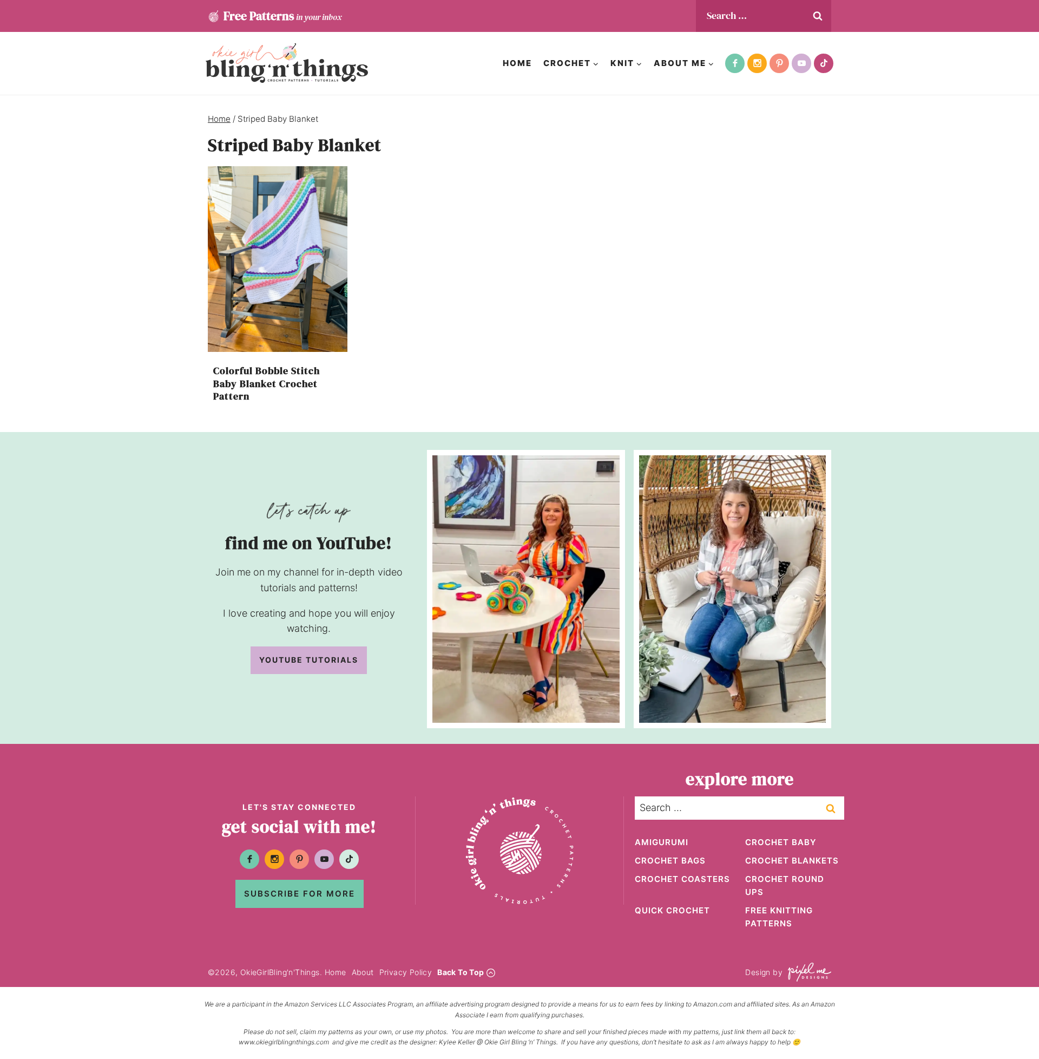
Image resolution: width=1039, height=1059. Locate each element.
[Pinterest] (779, 63)
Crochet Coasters (682, 879)
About (363, 972)
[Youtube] (801, 63)
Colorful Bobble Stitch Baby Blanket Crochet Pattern (266, 383)
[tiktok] (823, 63)
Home (517, 63)
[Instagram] (757, 63)
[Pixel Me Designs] (806, 972)
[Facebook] (735, 63)
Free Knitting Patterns (779, 917)
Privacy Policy (405, 972)
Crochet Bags (670, 860)
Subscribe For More (299, 893)
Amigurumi (661, 842)
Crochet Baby (781, 842)
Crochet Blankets (792, 860)
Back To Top (460, 972)
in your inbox (282, 16)
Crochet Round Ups (784, 885)
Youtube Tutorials (308, 659)
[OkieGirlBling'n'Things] (287, 63)
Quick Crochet (672, 910)
